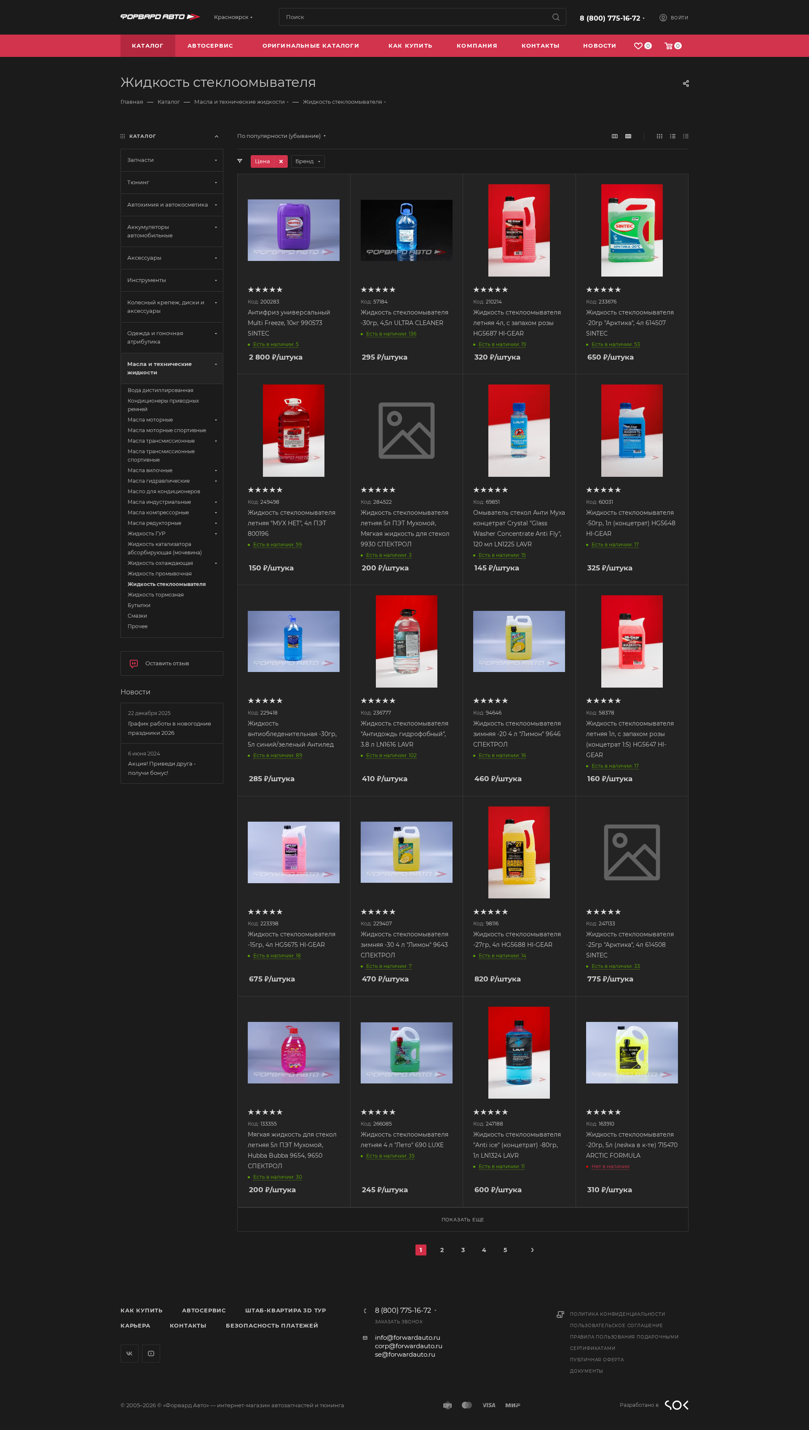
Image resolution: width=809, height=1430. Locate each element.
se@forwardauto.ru (405, 1354)
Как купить (142, 1310)
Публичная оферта (597, 1360)
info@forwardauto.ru (407, 1337)
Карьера (135, 1325)
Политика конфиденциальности (617, 1314)
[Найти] (556, 17)
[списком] (672, 136)
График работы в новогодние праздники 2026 (169, 728)
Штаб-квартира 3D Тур (285, 1310)
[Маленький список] (615, 136)
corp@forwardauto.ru (408, 1346)
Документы (586, 1371)
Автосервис (204, 1310)
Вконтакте (130, 1353)
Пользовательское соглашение (616, 1325)
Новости (135, 692)
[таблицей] (685, 136)
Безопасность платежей (272, 1325)
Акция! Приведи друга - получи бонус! (162, 768)
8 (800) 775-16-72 (610, 18)
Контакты (188, 1325)
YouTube (151, 1353)
